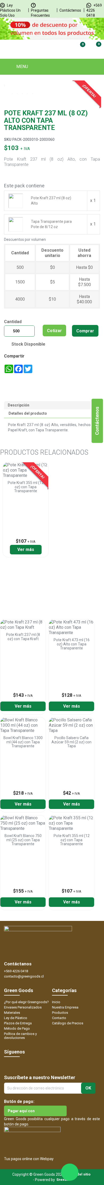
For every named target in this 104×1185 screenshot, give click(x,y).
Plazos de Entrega (18, 1023)
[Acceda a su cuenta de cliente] (61, 48)
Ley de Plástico (15, 1018)
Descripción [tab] (18, 405)
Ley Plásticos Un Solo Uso (10, 10)
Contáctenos (70, 10)
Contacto (59, 1018)
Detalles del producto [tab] (28, 413)
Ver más (25, 549)
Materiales (12, 1013)
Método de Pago (17, 1028)
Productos (60, 1013)
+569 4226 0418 (94, 10)
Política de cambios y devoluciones (20, 1036)
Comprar (85, 330)
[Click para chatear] (69, 1172)
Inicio (56, 1002)
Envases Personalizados (23, 1007)
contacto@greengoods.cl (24, 976)
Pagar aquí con (21, 1111)
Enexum (64, 1180)
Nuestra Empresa (65, 1007)
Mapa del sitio (78, 1174)
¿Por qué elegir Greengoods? (26, 1002)
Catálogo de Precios (67, 1023)
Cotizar (54, 330)
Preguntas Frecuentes (40, 12)
